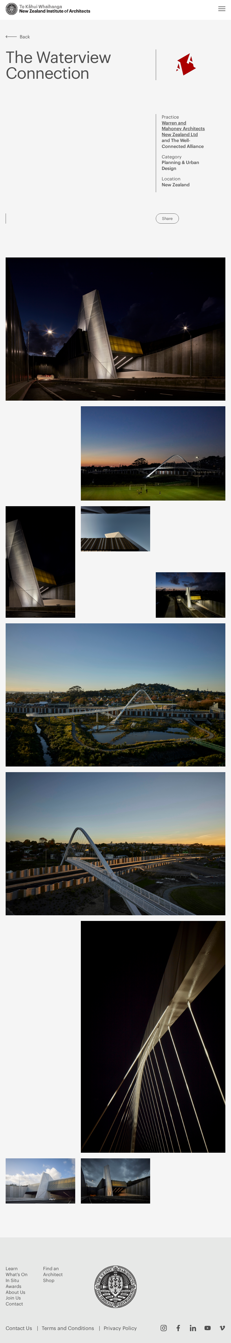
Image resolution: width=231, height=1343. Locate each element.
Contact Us (19, 1328)
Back (25, 37)
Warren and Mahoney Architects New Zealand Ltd (183, 128)
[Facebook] (178, 1328)
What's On (17, 1274)
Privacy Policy (120, 1328)
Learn (12, 1268)
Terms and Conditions (68, 1328)
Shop (48, 1280)
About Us (15, 1292)
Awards (13, 1286)
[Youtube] (208, 1328)
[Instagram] (164, 1328)
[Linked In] (193, 1328)
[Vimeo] (222, 1328)
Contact (14, 1304)
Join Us (13, 1298)
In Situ (12, 1280)
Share (167, 218)
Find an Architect (53, 1271)
